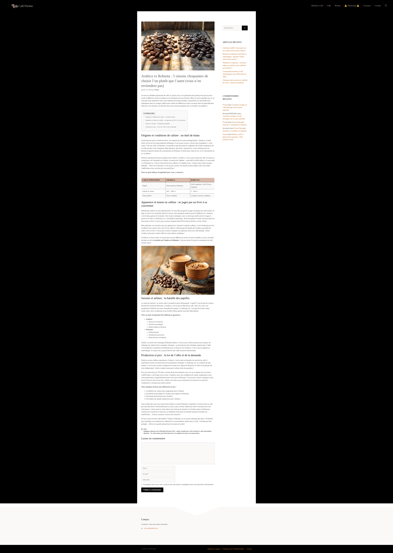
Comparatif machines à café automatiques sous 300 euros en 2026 (234, 74)
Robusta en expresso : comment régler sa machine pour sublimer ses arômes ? (234, 65)
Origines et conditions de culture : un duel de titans (160, 117)
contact (249, 549)
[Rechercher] (245, 28)
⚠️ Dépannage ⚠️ (351, 6)
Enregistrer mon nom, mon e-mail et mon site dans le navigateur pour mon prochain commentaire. (178, 484)
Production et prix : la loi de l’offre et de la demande (160, 127)
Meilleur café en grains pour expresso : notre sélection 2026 (233, 137)
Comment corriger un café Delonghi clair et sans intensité (235, 107)
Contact (378, 6)
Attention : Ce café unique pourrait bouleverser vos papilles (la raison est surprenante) (171, 433)
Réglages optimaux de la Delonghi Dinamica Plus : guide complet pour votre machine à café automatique (177, 431)
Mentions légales (214, 549)
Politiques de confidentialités (233, 549)
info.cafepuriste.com (151, 528)
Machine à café (317, 6)
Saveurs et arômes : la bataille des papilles (157, 123)
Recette (337, 6)
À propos (367, 6)
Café (329, 6)
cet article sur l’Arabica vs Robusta (165, 240)
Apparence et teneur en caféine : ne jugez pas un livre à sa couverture (165, 120)
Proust (225, 105)
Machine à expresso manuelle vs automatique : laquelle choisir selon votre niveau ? (235, 56)
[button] (386, 6)
